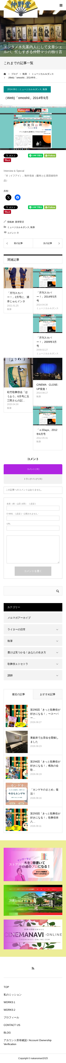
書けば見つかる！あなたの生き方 (27, 652)
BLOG (7, 1032)
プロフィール (11, 1017)
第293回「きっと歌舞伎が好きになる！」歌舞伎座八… (45, 817)
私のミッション (13, 994)
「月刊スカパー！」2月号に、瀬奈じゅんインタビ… (18, 299)
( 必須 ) (21, 504)
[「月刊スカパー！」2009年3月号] (47, 323)
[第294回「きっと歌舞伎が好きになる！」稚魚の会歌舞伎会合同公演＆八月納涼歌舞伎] (17, 768)
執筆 (45, 89)
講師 (10, 675)
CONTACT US (12, 1025)
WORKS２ (10, 1009)
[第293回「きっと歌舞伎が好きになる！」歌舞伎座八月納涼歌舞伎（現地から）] (17, 820)
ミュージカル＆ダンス (31, 89)
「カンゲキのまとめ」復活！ (44, 791)
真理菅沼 (19, 222)
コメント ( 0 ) (33, 469)
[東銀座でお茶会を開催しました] (17, 742)
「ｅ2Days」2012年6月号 (46, 431)
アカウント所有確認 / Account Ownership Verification (28, 1042)
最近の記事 (18, 694)
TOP (6, 987)
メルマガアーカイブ (19, 617)
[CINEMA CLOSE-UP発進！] (47, 369)
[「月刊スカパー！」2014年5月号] (47, 278)
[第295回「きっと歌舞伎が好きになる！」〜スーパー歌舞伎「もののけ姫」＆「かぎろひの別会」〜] (17, 716)
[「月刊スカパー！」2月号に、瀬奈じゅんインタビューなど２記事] (18, 278)
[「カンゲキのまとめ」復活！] (17, 794)
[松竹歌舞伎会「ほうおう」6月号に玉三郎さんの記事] (18, 372)
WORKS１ (10, 1002)
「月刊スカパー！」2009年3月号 (46, 341)
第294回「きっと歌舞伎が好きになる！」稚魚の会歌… (45, 765)
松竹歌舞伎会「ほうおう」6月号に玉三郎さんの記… (18, 396)
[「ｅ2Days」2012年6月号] (47, 415)
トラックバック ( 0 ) (33, 479)
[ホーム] (5, 74)
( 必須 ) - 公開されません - (23, 514)
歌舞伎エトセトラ (18, 663)
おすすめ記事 (47, 694)
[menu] (61, 5)
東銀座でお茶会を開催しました (44, 739)
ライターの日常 (16, 629)
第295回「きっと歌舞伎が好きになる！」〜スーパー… (45, 713)
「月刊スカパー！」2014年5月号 (46, 296)
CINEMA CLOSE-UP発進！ (47, 386)
